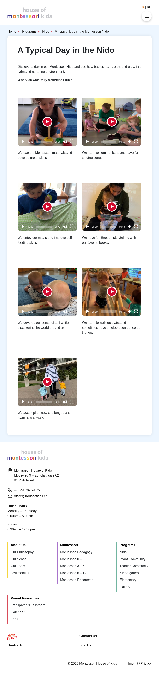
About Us (18, 545)
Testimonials (20, 573)
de (149, 7)
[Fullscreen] (72, 141)
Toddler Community (134, 566)
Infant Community (132, 559)
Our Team (18, 566)
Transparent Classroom (28, 605)
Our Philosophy (22, 552)
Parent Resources (25, 598)
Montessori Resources (76, 580)
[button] (47, 122)
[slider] (44, 142)
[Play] (23, 141)
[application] (47, 122)
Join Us (86, 645)
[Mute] (65, 141)
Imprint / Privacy (140, 663)
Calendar (17, 612)
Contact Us (88, 636)
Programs (29, 31)
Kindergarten (129, 573)
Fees (14, 619)
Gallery (125, 587)
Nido (45, 31)
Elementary (128, 580)
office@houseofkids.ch (30, 496)
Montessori (69, 545)
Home (11, 31)
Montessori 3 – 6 (72, 566)
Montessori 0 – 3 (72, 559)
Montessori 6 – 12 (73, 573)
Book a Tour (17, 645)
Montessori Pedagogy (76, 552)
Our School (19, 559)
